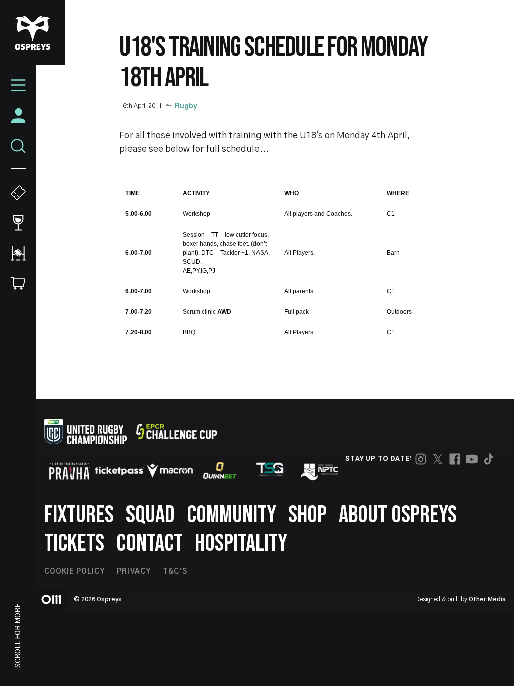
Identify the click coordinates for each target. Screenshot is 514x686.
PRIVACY (134, 571)
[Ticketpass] (119, 471)
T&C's (175, 571)
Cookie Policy (74, 571)
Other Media (487, 599)
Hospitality (241, 543)
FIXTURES (79, 515)
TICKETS (74, 543)
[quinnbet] (220, 470)
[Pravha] (69, 471)
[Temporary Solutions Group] (270, 471)
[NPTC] (320, 470)
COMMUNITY (231, 515)
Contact (149, 543)
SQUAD (150, 515)
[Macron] (170, 470)
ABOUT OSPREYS (398, 515)
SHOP (307, 515)
